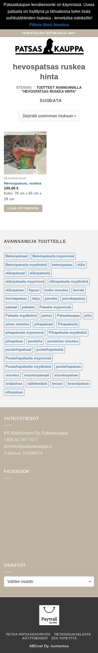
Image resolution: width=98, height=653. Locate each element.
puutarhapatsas (68, 367)
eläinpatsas (14, 290)
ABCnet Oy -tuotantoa (49, 646)
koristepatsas (16, 298)
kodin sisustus (56, 290)
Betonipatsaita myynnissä (53, 256)
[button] (7, 46)
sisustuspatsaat (36, 375)
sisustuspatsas (66, 375)
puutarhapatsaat (18, 349)
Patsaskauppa (68, 315)
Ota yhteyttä (64, 638)
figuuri (34, 290)
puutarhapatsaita (49, 349)
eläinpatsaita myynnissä (24, 281)
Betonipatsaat (16, 256)
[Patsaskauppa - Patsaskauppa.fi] (49, 46)
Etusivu (23, 88)
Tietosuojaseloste (72, 634)
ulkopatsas (14, 392)
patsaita (28, 307)
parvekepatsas (73, 298)
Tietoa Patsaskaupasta (28, 634)
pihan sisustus (17, 324)
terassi (57, 384)
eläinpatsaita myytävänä (68, 281)
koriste (78, 290)
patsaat (11, 307)
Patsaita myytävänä (21, 315)
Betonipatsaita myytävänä (26, 265)
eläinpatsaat (15, 273)
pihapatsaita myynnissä (24, 332)
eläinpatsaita (40, 273)
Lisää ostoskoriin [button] (23, 208)
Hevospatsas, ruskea (22, 183)
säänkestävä (37, 384)
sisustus (12, 375)
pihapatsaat (43, 324)
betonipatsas (62, 265)
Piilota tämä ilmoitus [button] (49, 25)
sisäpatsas (13, 384)
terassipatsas (78, 384)
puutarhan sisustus (62, 341)
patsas (47, 315)
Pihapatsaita (68, 324)
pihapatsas (14, 341)
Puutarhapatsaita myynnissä (28, 358)
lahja (36, 298)
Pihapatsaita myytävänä (68, 332)
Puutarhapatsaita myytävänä (28, 367)
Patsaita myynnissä (55, 307)
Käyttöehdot (35, 638)
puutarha (35, 341)
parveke (51, 298)
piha (87, 315)
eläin (81, 265)
